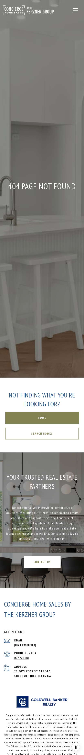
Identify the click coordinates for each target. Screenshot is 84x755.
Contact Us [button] (42, 562)
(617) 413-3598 (21, 657)
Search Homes (42, 433)
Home (42, 418)
